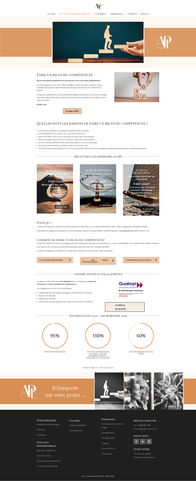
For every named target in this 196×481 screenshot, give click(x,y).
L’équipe (105, 443)
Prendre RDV (72, 111)
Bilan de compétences (46, 450)
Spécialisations (107, 433)
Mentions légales (109, 476)
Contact (144, 14)
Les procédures (108, 448)
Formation (116, 14)
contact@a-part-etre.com (145, 429)
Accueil (51, 14)
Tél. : (142, 425)
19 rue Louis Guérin (142, 454)
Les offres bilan (43, 455)
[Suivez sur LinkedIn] (142, 441)
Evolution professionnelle (48, 424)
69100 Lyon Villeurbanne (144, 457)
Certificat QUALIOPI (120, 306)
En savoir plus (61, 207)
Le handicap (106, 453)
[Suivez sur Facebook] (136, 441)
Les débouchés (108, 438)
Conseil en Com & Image (47, 466)
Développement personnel (48, 461)
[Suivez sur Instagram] (149, 441)
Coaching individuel (77, 425)
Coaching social (75, 430)
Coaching (100, 14)
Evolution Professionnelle (74, 14)
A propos (132, 14)
